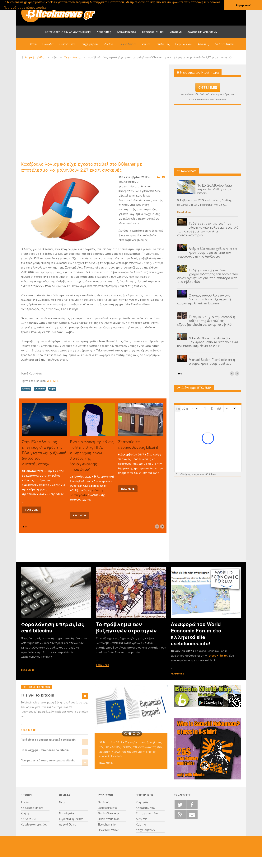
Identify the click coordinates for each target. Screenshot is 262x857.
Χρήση (25, 813)
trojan (52, 388)
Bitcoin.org (103, 802)
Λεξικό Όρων (67, 824)
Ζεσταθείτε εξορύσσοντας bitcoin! (138, 444)
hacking (26, 388)
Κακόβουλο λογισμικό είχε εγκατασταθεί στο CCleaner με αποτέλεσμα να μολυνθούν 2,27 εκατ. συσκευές (81, 167)
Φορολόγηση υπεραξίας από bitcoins (52, 627)
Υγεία (146, 44)
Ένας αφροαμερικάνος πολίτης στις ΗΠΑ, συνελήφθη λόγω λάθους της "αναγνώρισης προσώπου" (92, 455)
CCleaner (40, 388)
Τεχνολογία (127, 44)
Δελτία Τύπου (224, 44)
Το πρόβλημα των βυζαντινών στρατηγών (126, 627)
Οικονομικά (67, 44)
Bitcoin (33, 44)
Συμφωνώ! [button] (243, 5)
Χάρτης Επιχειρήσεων (202, 32)
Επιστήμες (163, 44)
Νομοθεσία (66, 813)
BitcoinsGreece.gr (108, 813)
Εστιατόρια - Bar (153, 32)
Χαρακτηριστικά (32, 808)
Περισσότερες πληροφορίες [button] (25, 7)
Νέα (62, 802)
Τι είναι (26, 802)
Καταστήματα (126, 32)
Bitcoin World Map (108, 819)
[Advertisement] (90, 96)
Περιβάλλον (183, 44)
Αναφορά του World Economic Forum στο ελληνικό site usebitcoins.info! (196, 634)
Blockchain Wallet (108, 830)
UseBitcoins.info (107, 808)
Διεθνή (109, 44)
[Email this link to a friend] (163, 177)
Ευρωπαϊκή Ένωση (71, 819)
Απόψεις (203, 44)
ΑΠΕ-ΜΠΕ (53, 381)
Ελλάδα (48, 44)
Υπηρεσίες (104, 32)
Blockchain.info (106, 824)
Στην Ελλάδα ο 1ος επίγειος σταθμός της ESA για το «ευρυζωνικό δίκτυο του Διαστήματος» (44, 452)
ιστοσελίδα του (218, 655)
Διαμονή (176, 32)
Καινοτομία (28, 819)
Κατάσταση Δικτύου (34, 824)
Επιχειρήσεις (90, 44)
